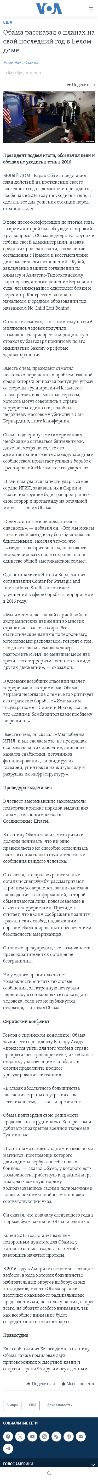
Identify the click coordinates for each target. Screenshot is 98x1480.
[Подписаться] (81, 1437)
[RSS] (56, 1437)
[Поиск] (49, 1473)
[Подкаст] (68, 1437)
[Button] (81, 84)
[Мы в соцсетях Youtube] (32, 1437)
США (7, 22)
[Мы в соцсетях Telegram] (8, 1449)
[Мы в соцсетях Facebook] (8, 1437)
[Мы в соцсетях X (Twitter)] (20, 1437)
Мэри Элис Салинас (21, 63)
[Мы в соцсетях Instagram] (44, 1437)
